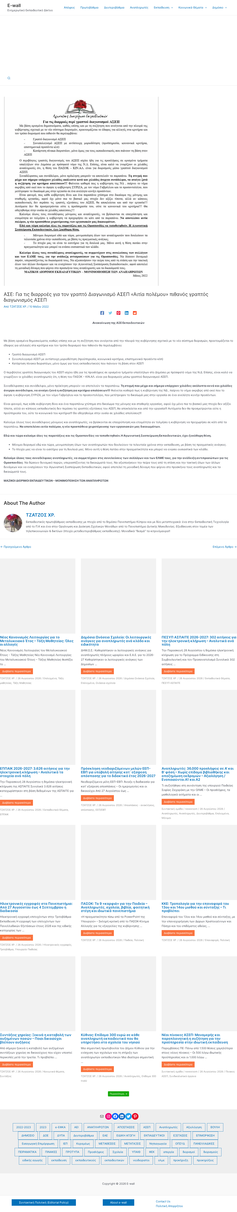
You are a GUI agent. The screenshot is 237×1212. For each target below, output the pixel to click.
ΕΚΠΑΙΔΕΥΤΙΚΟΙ (154, 1135)
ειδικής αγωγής (32, 1160)
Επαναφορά (211, 940)
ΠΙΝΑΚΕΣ (51, 1152)
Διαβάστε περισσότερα (16, 671)
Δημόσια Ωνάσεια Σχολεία (139, 678)
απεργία (168, 1152)
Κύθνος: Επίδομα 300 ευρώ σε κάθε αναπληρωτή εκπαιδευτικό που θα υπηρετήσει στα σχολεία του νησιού (110, 1038)
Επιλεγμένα (50, 678)
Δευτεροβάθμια (205, 813)
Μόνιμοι (166, 817)
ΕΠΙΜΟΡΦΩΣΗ (205, 1135)
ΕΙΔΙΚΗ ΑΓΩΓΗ (125, 1135)
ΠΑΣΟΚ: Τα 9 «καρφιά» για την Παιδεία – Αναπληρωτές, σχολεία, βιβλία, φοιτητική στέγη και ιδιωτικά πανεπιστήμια (115, 907)
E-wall (14, 5)
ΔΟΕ (46, 1135)
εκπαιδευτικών (114, 1160)
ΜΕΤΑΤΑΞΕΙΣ (132, 1143)
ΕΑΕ (105, 1135)
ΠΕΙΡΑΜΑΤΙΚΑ (27, 1152)
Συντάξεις (5, 1076)
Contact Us (163, 1201)
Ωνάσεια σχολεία (105, 682)
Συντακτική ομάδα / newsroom (179, 808)
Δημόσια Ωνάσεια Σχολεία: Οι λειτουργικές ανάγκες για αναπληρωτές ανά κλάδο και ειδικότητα (116, 641)
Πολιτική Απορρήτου (169, 1206)
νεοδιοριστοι (141, 1160)
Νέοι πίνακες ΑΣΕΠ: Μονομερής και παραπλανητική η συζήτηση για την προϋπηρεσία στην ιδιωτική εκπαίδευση (195, 1038)
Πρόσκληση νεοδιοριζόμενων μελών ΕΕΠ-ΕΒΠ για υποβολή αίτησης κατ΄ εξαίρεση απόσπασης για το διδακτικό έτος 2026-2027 (118, 772)
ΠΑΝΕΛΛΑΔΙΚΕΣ (203, 1143)
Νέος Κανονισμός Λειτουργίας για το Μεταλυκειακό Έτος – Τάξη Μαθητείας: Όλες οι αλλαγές (37, 641)
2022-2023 (23, 1127)
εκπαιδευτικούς (85, 1160)
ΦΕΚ (152, 1152)
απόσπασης (87, 809)
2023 (43, 1127)
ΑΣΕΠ (147, 1127)
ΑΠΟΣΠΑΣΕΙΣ (126, 1127)
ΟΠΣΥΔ (180, 1143)
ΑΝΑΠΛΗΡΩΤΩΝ (98, 1127)
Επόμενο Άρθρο (225, 546)
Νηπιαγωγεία (158, 1143)
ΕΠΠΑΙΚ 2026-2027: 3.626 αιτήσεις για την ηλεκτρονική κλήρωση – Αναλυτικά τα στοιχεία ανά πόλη (35, 772)
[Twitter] (110, 313)
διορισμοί (189, 1152)
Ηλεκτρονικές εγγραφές (57, 944)
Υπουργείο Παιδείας (26, 949)
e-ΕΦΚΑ (60, 1127)
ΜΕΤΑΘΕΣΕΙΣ (107, 1143)
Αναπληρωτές (170, 813)
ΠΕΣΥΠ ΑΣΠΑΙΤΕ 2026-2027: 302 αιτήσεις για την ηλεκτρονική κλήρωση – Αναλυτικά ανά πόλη (199, 641)
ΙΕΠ (65, 1143)
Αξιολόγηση (194, 1127)
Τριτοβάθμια (7, 949)
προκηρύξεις (205, 1160)
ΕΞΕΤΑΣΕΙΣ (180, 1135)
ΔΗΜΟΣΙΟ (27, 1135)
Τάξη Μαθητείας (22, 682)
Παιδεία (128, 940)
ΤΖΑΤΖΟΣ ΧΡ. (7, 678)
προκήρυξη (180, 1160)
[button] (171, 7)
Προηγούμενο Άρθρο (15, 546)
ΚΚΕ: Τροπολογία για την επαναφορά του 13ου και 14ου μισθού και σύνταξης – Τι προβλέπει (195, 907)
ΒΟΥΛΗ (215, 1127)
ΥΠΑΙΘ (136, 1152)
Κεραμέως (83, 1143)
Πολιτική (139, 940)
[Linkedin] (126, 313)
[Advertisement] (118, 43)
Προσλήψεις (96, 1152)
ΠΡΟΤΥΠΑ (72, 1152)
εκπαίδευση (59, 1160)
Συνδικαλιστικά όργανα (182, 1076)
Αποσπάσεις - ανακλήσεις (139, 805)
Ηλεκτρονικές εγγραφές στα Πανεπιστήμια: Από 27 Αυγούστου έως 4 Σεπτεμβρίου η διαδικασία (36, 907)
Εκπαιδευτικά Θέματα (217, 678)
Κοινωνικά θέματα (53, 1071)
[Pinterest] (118, 313)
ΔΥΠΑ (61, 1135)
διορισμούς (210, 1152)
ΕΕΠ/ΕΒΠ (101, 809)
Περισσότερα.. (118, 1093)
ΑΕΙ (76, 1127)
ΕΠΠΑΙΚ (4, 814)
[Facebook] (102, 313)
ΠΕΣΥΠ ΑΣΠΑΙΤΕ (171, 682)
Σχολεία (118, 1152)
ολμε (161, 1160)
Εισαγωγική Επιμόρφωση (38, 1143)
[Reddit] (135, 313)
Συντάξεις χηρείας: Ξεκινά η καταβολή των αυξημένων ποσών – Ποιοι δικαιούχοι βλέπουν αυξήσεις (35, 1038)
